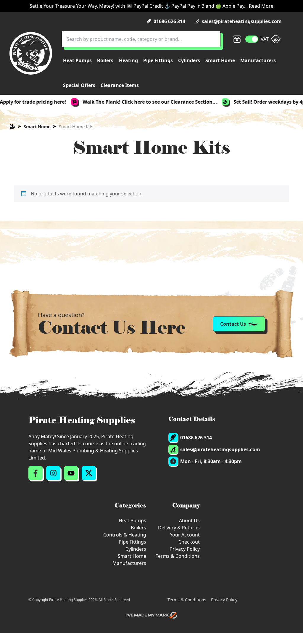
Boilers (138, 527)
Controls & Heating (124, 534)
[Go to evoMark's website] (151, 615)
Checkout (189, 542)
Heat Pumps (132, 520)
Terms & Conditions (178, 556)
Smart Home (37, 126)
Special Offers (79, 85)
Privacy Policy (185, 549)
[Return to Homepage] (30, 53)
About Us (189, 520)
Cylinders (135, 549)
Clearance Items (120, 85)
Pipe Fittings (132, 542)
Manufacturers (129, 563)
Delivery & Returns (179, 527)
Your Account (185, 534)
